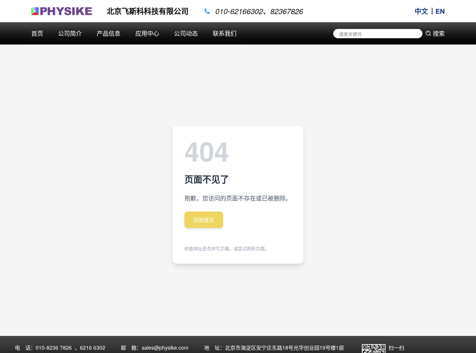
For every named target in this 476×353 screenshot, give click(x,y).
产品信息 (108, 33)
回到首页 (203, 219)
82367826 (286, 11)
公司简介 (70, 33)
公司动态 (186, 33)
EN (440, 11)
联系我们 (225, 33)
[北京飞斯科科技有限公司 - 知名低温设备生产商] (61, 11)
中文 (421, 11)
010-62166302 (239, 11)
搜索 (439, 33)
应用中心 (147, 33)
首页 (37, 33)
